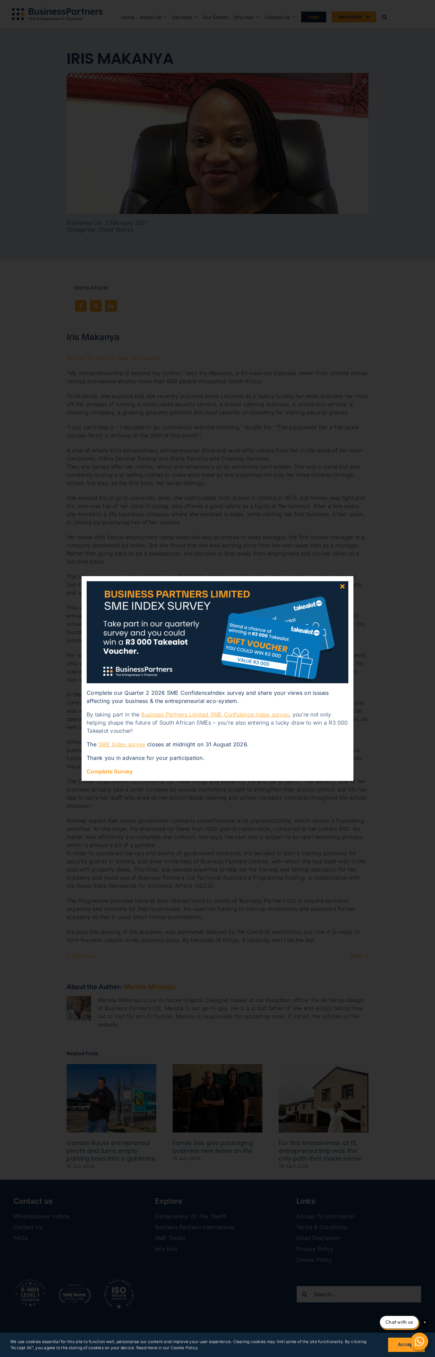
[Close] (342, 586)
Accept (406, 1344)
